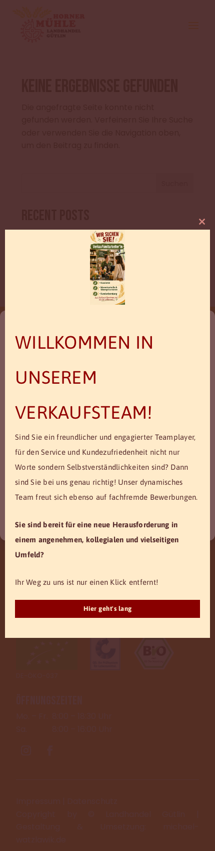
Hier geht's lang (108, 608)
